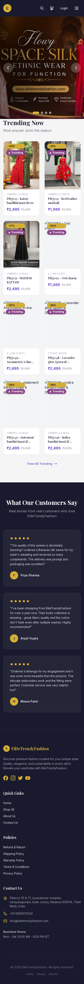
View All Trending (39, 463)
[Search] (42, 8)
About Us (9, 816)
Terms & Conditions (16, 867)
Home (7, 803)
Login (64, 8)
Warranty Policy (13, 860)
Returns (53, 974)
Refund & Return (14, 847)
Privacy (41, 974)
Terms (30, 974)
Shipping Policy (13, 853)
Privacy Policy (12, 873)
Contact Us (10, 822)
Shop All (8, 809)
